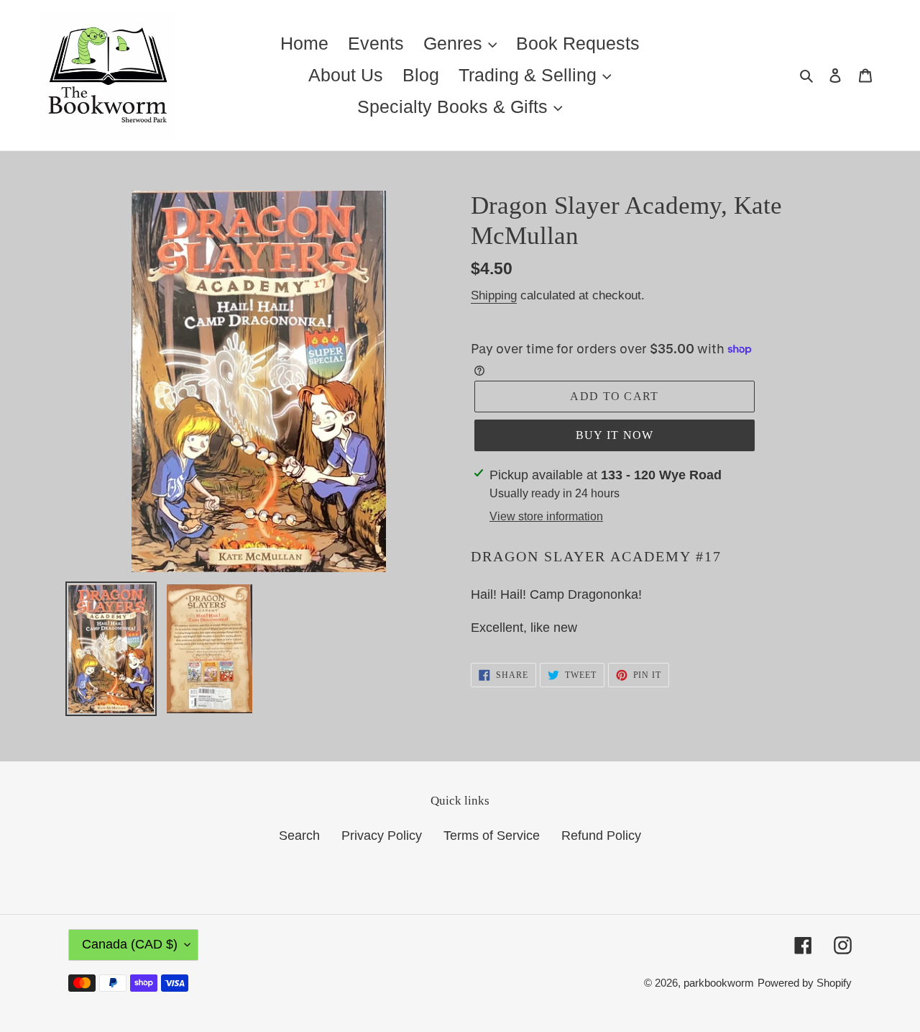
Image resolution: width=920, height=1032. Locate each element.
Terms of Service (491, 835)
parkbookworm (719, 983)
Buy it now (615, 435)
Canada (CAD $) (130, 944)
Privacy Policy (381, 835)
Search (299, 835)
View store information (546, 516)
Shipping (494, 295)
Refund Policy (601, 835)
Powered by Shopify (805, 983)
